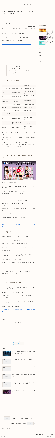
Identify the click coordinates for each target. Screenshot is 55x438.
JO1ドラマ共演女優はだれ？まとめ (16, 73)
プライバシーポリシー (45, 434)
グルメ (40, 55)
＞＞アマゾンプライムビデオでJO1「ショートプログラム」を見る (16, 44)
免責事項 (52, 434)
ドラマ (40, 58)
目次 (17, 66)
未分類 (4, 319)
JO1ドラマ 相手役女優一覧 (14, 68)
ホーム (34, 434)
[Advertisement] (19, 18)
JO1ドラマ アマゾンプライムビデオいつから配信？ (19, 70)
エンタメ (41, 52)
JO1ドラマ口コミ (12, 72)
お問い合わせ (38, 434)
